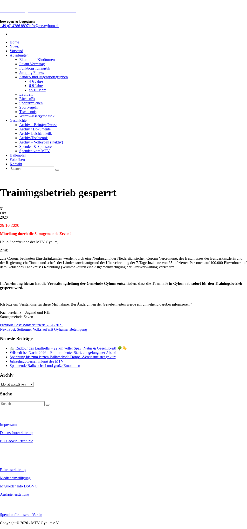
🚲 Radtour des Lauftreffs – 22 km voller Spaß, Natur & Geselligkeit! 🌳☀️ (68, 348)
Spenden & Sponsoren (36, 146)
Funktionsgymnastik (34, 68)
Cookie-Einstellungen (14, 449)
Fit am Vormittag (32, 64)
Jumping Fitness (31, 73)
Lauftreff (26, 94)
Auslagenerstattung (14, 494)
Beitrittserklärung (13, 470)
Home (14, 42)
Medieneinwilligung (15, 478)
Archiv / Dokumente (35, 129)
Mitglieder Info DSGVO (19, 486)
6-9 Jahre (36, 86)
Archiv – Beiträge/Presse (38, 125)
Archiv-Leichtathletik (35, 133)
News (14, 46)
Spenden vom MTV (34, 151)
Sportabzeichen (31, 103)
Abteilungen (19, 55)
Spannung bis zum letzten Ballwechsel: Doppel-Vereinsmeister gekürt (63, 357)
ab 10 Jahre (37, 90)
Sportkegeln (28, 107)
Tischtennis (27, 112)
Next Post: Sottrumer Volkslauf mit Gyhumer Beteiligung (43, 329)
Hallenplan (18, 155)
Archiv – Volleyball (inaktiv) (41, 142)
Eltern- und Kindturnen (37, 59)
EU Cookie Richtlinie (16, 441)
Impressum (8, 424)
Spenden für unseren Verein (21, 515)
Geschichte (18, 120)
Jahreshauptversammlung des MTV (37, 361)
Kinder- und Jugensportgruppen (43, 77)
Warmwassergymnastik (37, 116)
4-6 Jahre (36, 81)
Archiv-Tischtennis (33, 138)
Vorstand (16, 51)
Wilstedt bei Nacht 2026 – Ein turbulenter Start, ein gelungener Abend (63, 352)
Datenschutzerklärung (16, 433)
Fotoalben (17, 159)
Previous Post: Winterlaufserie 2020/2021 (31, 325)
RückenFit (27, 99)
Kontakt (16, 164)
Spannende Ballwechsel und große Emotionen (45, 366)
